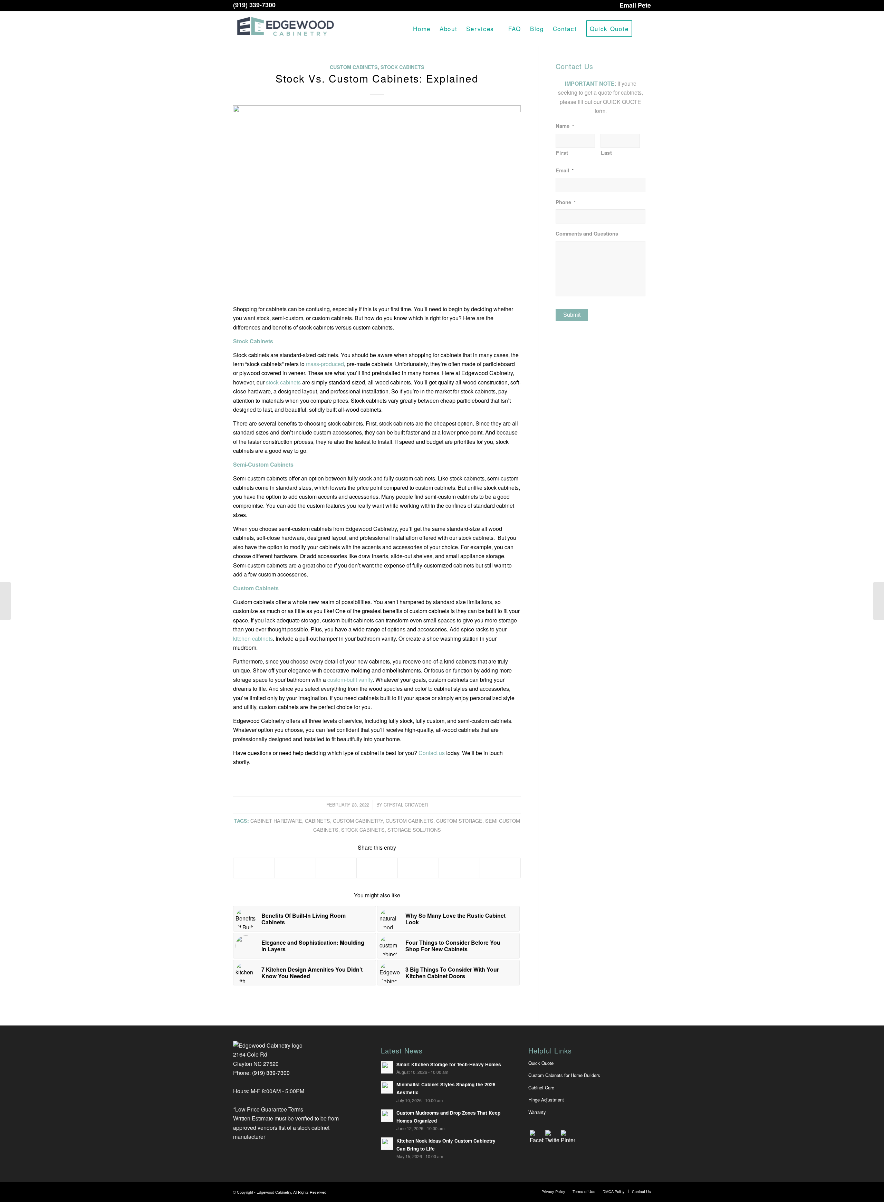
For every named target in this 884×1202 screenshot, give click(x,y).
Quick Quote (541, 1063)
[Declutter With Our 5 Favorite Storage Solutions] (5, 601)
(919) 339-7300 (254, 4)
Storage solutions (414, 829)
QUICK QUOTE (622, 102)
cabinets (317, 820)
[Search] (644, 28)
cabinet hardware (276, 820)
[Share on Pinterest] (336, 868)
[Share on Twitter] (295, 868)
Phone (566, 202)
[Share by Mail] (500, 868)
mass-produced (325, 364)
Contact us (432, 753)
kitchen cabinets (253, 638)
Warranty (537, 1112)
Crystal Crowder (406, 804)
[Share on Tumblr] (418, 868)
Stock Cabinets (402, 67)
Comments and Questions (587, 233)
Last (606, 152)
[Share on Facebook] (254, 868)
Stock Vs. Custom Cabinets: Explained (377, 78)
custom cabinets (409, 820)
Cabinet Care (541, 1087)
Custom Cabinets (354, 67)
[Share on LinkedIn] (377, 868)
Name (565, 126)
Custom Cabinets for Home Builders (564, 1075)
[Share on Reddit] (459, 868)
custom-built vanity (350, 680)
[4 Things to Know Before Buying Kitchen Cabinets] (878, 601)
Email (565, 170)
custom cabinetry (358, 820)
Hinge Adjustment (546, 1099)
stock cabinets (283, 382)
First (562, 152)
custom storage (459, 820)
